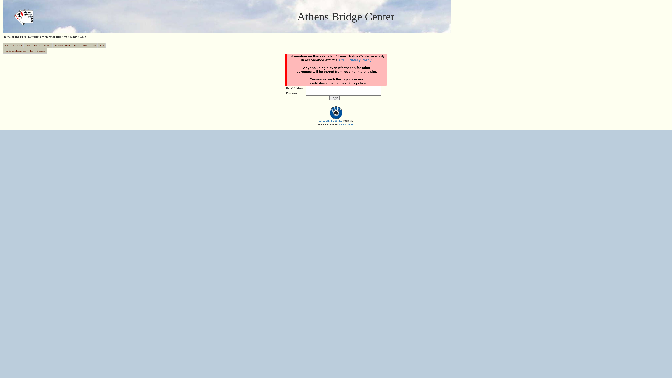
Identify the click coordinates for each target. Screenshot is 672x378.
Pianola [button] (47, 45)
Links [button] (27, 45)
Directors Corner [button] (62, 45)
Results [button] (37, 45)
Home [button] (7, 45)
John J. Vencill (346, 124)
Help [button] (101, 45)
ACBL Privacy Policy (354, 60)
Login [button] (93, 45)
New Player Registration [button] (15, 51)
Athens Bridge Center (330, 121)
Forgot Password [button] (37, 51)
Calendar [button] (17, 45)
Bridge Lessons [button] (80, 45)
